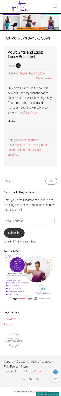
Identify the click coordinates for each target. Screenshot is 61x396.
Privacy (8, 324)
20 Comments (44, 78)
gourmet (13, 149)
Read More (31, 112)
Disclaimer (10, 319)
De (13, 65)
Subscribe (14, 232)
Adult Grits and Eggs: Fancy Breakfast (25, 54)
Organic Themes (45, 371)
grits (22, 149)
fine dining (34, 145)
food (44, 145)
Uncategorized (29, 140)
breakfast (21, 145)
